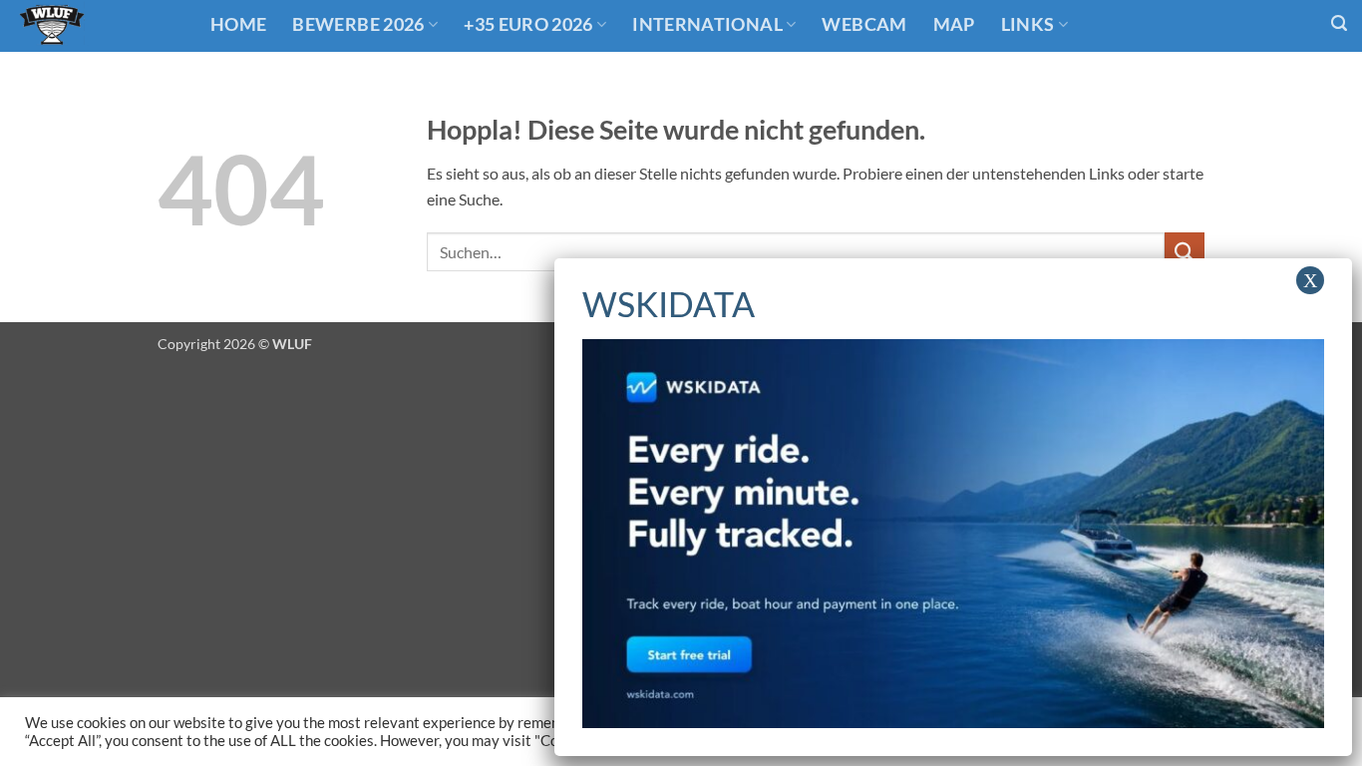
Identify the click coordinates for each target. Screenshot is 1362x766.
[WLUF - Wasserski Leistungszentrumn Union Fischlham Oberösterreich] (97, 26)
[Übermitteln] (1184, 251)
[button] (1339, 23)
